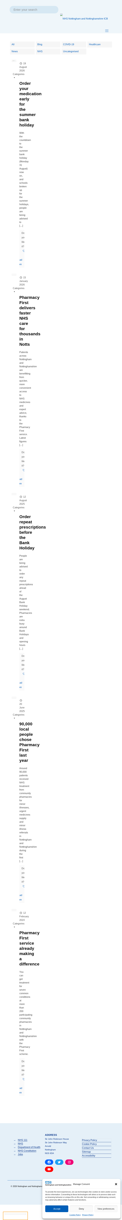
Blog (39, 44)
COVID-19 (68, 44)
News (15, 51)
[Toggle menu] (106, 30)
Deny (81, 1209)
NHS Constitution (27, 1150)
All (13, 44)
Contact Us (88, 1148)
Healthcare (95, 44)
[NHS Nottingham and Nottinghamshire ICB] (84, 18)
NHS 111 (22, 1140)
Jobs (20, 1154)
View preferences (105, 1209)
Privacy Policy (87, 1215)
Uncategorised (71, 51)
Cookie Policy (75, 1215)
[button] (116, 1184)
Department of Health (29, 1147)
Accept (56, 1209)
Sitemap (86, 1152)
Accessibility (88, 1155)
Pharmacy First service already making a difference (29, 948)
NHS (40, 51)
